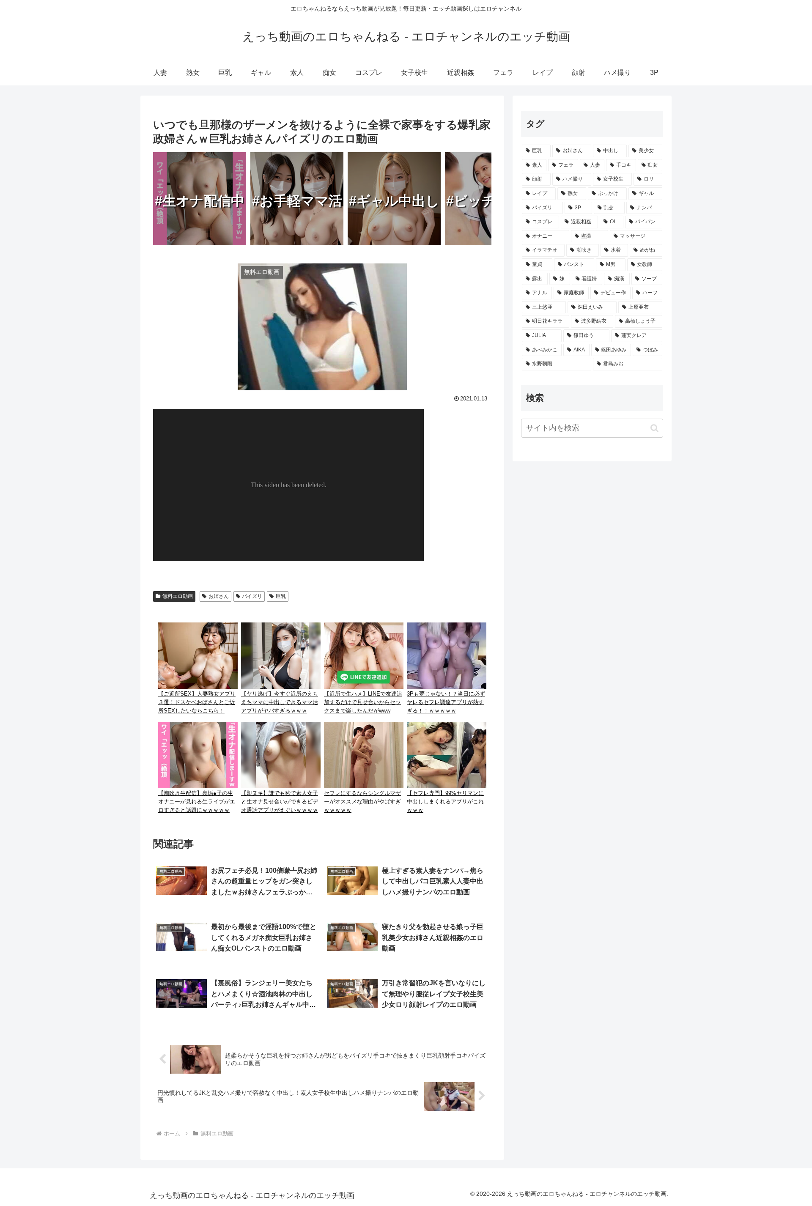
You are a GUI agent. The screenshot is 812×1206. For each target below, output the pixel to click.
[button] (654, 428)
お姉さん (218, 596)
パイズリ (252, 596)
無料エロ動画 (177, 596)
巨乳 (281, 596)
